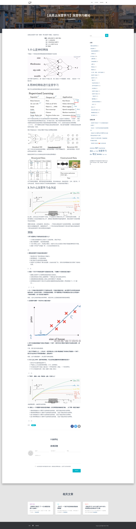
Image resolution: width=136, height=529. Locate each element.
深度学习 (33, 425)
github (96, 2)
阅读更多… (37, 512)
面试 (106, 154)
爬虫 (91, 154)
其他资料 (92, 48)
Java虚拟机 (93, 61)
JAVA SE (93, 58)
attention (92, 148)
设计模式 (93, 115)
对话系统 (94, 88)
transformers (95, 83)
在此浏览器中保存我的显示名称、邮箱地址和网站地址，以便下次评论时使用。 (54, 466)
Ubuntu (93, 69)
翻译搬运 (94, 98)
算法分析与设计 (94, 109)
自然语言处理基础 (96, 101)
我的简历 (101, 2)
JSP (92, 64)
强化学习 (95, 96)
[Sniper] (30, 2)
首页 (92, 2)
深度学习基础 (95, 91)
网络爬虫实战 (94, 112)
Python (93, 66)
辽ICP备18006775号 (103, 525)
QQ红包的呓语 (94, 45)
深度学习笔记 (95, 93)
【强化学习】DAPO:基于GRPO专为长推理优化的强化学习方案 (95, 507)
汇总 (96, 151)
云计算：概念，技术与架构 (97, 72)
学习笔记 (92, 56)
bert (96, 148)
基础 (91, 151)
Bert (93, 80)
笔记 (94, 154)
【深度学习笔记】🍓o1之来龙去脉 (98, 143)
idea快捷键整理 (94, 51)
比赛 (94, 151)
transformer (102, 148)
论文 (93, 104)
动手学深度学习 (95, 85)
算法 (92, 107)
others (92, 53)
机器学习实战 (94, 75)
